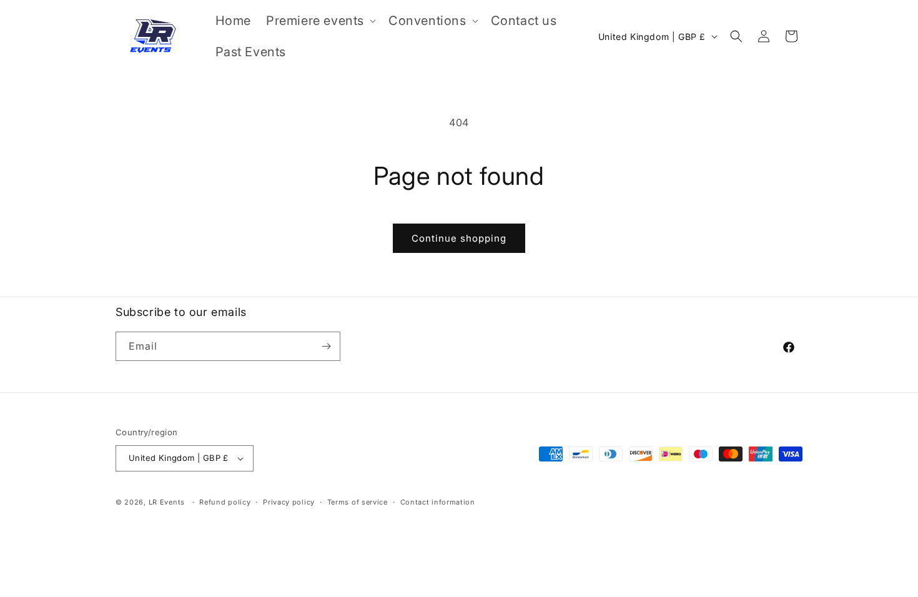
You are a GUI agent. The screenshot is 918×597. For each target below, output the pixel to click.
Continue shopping (459, 238)
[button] (320, 20)
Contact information (437, 502)
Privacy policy (289, 502)
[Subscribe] (326, 346)
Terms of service (357, 502)
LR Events (167, 502)
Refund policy (224, 502)
